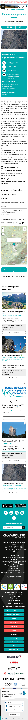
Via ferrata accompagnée (11, 355)
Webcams (22, 6)
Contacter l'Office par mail (15, 607)
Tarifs (13, 27)
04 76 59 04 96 (12, 63)
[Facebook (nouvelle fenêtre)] (6, 513)
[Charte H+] (4, 587)
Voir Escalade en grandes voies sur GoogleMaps (15, 270)
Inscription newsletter (14, 524)
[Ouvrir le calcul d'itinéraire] (3, 234)
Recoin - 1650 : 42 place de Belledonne (14, 595)
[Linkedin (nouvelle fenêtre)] (14, 518)
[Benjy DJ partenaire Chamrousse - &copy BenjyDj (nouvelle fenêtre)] (8, 678)
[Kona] (20, 678)
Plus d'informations (14, 332)
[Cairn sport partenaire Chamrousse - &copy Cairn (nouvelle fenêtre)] (14, 667)
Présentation (7, 27)
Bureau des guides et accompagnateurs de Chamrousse (13, 404)
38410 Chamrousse (14, 600)
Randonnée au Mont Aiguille (11, 441)
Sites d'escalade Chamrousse (12, 483)
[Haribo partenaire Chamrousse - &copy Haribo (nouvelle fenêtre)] (14, 662)
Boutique (14, 626)
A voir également (20, 27)
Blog (14, 630)
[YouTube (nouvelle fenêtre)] (11, 513)
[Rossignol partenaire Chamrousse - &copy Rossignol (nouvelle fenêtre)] (14, 656)
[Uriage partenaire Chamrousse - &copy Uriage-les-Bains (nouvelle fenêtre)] (7, 684)
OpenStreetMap (24, 264)
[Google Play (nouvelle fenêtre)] (20, 506)
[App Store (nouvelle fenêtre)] (7, 506)
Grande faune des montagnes (12, 312)
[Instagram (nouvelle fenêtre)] (17, 513)
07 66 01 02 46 (12, 67)
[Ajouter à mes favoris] (25, 294)
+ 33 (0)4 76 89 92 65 (14, 603)
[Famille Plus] (17, 587)
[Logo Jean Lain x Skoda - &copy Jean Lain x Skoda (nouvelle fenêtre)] (14, 673)
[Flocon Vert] (10, 587)
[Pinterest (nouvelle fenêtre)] (22, 513)
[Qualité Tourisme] (24, 587)
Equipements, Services (10, 27)
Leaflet (17, 264)
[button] (14, 244)
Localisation (17, 27)
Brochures (14, 622)
